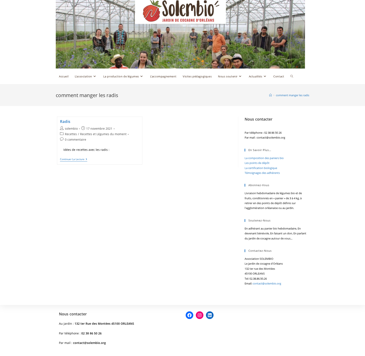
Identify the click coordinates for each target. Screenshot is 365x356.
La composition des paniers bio (264, 158)
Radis (65, 121)
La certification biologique (261, 168)
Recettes (71, 134)
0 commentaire (75, 139)
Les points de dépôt (257, 163)
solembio (71, 128)
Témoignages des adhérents (262, 173)
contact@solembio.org (267, 283)
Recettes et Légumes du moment (103, 134)
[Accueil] (270, 95)
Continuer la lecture (73, 159)
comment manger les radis (292, 95)
